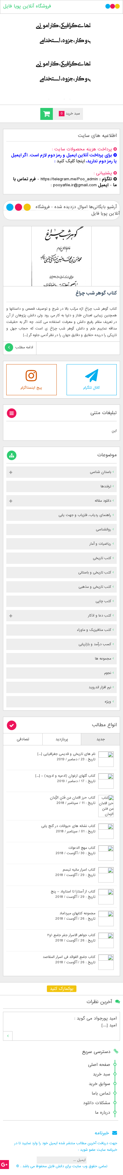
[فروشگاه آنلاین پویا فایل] (61, 57)
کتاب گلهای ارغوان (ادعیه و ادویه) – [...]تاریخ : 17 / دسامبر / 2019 (65, 778)
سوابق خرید (99, 1084)
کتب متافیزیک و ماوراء (94, 630)
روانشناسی (103, 529)
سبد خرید (101, 1074)
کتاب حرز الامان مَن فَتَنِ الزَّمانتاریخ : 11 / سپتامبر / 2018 (72, 800)
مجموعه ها (103, 658)
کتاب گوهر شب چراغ (96, 293)
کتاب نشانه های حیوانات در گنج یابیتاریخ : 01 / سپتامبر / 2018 (68, 828)
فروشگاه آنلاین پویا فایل (27, 6)
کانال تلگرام (91, 387)
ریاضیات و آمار (100, 544)
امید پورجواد (105, 1018)
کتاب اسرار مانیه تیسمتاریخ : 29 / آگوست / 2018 (75, 872)
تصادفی (23, 739)
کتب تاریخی (102, 558)
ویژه (108, 701)
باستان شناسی (100, 472)
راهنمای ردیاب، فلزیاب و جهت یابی (85, 515)
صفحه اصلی (99, 1064)
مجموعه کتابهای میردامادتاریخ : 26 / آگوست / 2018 (75, 916)
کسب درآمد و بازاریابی (95, 644)
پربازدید (62, 739)
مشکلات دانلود (96, 1103)
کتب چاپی (103, 601)
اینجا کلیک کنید (71, 161)
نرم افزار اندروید (100, 687)
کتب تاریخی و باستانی (94, 572)
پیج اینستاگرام (31, 387)
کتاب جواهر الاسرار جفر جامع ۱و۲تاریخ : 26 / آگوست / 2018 (71, 938)
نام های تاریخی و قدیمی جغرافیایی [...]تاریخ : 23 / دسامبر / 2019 (66, 756)
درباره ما (102, 1112)
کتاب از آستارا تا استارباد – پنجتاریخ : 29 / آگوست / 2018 (73, 894)
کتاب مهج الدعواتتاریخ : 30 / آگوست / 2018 (75, 850)
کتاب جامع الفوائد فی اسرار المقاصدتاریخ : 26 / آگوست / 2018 (69, 959)
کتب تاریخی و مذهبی (95, 587)
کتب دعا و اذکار (99, 615)
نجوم (107, 673)
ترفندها (106, 486)
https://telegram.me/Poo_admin (69, 179)
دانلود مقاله (103, 500)
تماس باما (101, 1093)
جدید (100, 739)
